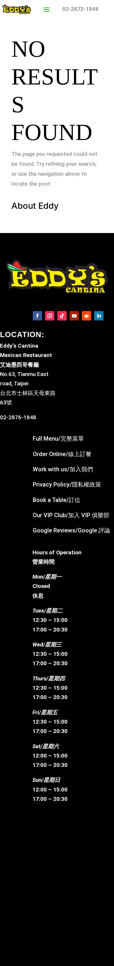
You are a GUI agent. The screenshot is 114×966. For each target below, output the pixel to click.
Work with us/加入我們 (63, 469)
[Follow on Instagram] (49, 315)
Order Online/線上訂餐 (62, 454)
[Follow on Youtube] (74, 315)
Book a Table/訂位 (56, 499)
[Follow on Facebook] (37, 315)
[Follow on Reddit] (86, 315)
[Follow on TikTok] (62, 315)
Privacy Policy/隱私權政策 (67, 484)
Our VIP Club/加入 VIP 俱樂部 (71, 515)
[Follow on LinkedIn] (98, 315)
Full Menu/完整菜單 (58, 438)
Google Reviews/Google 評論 (71, 530)
